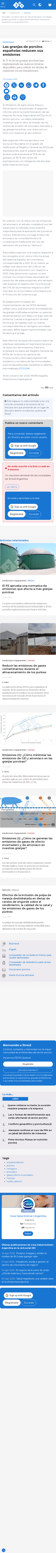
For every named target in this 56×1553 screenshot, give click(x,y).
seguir (28, 1233)
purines (10, 1165)
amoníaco (12, 1172)
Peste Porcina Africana (21, 975)
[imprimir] (15, 97)
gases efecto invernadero (20, 1175)
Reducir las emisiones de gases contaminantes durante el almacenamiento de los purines (24, 669)
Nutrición (6, 890)
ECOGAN (24, 368)
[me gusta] (23, 97)
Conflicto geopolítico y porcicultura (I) (30, 1124)
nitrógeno (12, 1168)
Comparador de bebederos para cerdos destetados (30, 963)
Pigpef (12, 949)
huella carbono (14, 1181)
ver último (12, 487)
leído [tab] (15, 1099)
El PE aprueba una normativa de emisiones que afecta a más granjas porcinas (27, 589)
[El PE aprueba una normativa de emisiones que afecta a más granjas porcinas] (28, 559)
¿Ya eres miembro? (28, 1070)
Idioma (47, 41)
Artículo (31, 660)
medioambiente (15, 1162)
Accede (34, 452)
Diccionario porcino (19, 969)
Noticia (31, 581)
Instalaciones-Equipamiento (14, 581)
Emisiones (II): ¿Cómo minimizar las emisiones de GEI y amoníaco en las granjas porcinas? (27, 758)
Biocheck (14, 943)
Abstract (15, 890)
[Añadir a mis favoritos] (7, 97)
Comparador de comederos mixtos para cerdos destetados (30, 956)
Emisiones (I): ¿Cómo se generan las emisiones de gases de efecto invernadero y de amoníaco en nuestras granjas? (27, 843)
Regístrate (16, 452)
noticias (11, 1178)
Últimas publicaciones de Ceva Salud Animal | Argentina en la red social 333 (27, 1246)
